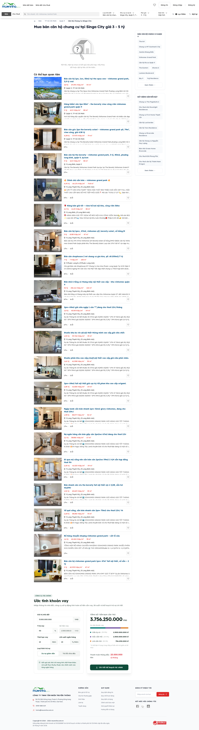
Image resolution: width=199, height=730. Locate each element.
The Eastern (143, 68)
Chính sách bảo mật (108, 702)
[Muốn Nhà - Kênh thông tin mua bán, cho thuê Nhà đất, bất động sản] (11, 5)
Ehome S (155, 68)
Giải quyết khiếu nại (107, 706)
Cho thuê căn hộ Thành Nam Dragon (150, 163)
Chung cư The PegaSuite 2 (149, 102)
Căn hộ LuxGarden (146, 122)
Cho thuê (16, 14)
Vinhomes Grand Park (147, 57)
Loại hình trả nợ (43, 648)
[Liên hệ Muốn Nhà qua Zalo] (143, 706)
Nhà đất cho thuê (43, 5)
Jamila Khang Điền (146, 52)
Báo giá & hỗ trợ (84, 692)
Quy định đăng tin (107, 692)
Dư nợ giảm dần (48, 653)
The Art (142, 41)
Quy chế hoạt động (107, 696)
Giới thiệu (81, 699)
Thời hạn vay (42, 637)
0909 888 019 (41, 706)
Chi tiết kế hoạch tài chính (111, 667)
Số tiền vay (64, 626)
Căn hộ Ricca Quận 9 (147, 62)
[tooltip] (129, 14)
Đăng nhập (177, 5)
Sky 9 (141, 78)
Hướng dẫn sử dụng (107, 709)
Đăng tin (164, 5)
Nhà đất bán (28, 5)
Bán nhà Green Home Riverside (147, 150)
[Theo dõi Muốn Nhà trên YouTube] (148, 706)
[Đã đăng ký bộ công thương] (159, 723)
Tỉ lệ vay (40, 626)
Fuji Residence (152, 78)
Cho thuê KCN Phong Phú (148, 156)
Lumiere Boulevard (146, 73)
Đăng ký (191, 5)
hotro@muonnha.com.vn (44, 710)
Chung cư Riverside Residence (146, 134)
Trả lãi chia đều (69, 653)
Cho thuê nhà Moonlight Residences (148, 108)
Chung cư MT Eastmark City (149, 47)
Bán (6, 14)
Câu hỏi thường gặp (85, 696)
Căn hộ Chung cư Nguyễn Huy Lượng (148, 142)
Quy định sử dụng (107, 699)
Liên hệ (80, 702)
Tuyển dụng (82, 706)
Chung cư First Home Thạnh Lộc (149, 116)
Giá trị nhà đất (43, 615)
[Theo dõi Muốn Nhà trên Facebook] (137, 706)
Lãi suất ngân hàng (67, 637)
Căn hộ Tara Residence (148, 128)
